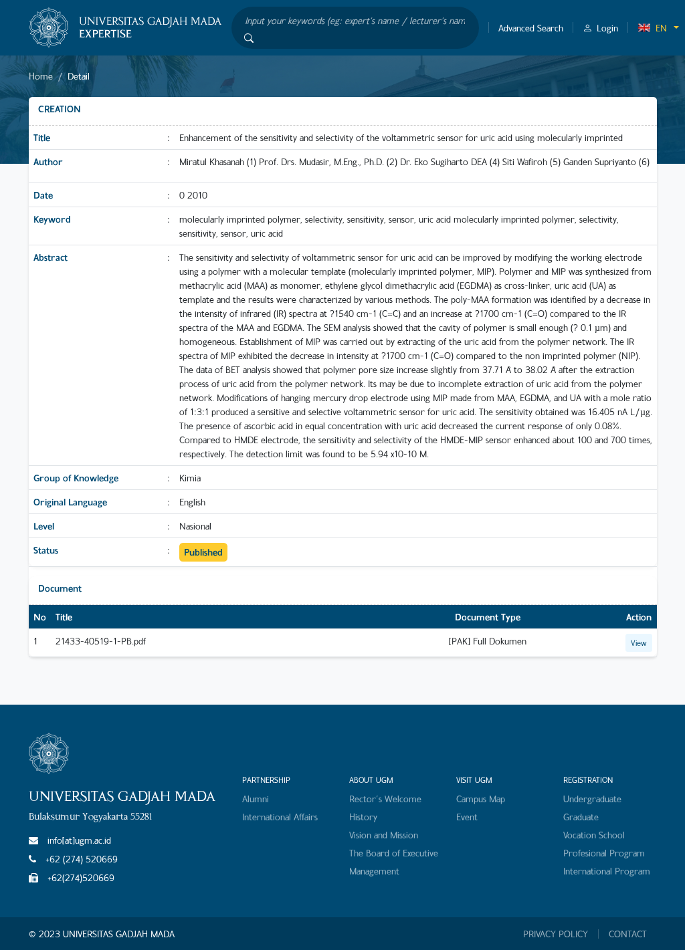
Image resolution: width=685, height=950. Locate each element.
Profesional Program (604, 852)
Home (41, 76)
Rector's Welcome (385, 798)
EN (661, 27)
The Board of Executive (393, 852)
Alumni (255, 798)
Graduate (581, 816)
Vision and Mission (383, 834)
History (363, 816)
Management (374, 870)
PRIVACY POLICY (555, 934)
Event (467, 816)
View (639, 642)
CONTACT (628, 934)
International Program (606, 870)
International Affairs (280, 816)
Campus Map (480, 798)
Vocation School (594, 834)
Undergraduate (592, 798)
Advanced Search (530, 27)
